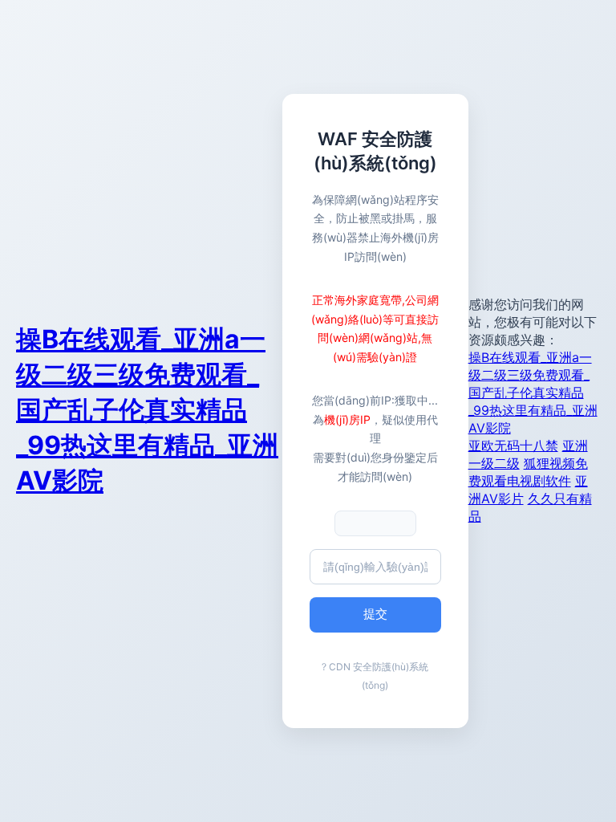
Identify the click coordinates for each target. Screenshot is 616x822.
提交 (375, 614)
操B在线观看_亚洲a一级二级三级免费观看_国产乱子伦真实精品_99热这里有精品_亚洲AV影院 (147, 410)
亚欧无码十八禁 (513, 445)
